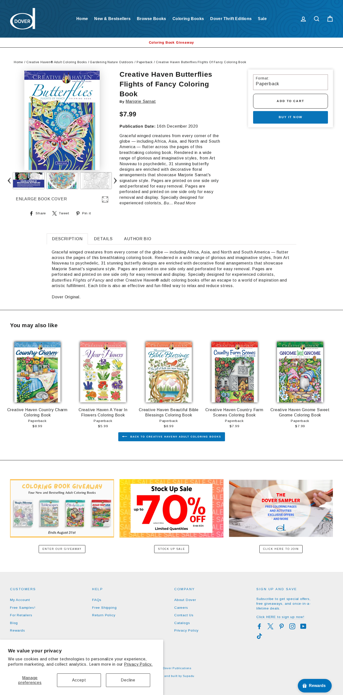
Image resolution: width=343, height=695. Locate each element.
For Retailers (21, 615)
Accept (79, 680)
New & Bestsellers (112, 19)
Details (103, 239)
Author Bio (137, 239)
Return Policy (103, 615)
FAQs (96, 600)
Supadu (188, 675)
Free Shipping (104, 608)
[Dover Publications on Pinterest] (281, 626)
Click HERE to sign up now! (280, 617)
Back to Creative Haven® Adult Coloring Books (175, 436)
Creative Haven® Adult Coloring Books (56, 62)
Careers (181, 608)
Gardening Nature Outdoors (111, 62)
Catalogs (182, 623)
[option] (171, 42)
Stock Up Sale (171, 549)
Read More (185, 203)
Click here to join (281, 549)
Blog (14, 623)
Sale (262, 19)
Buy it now (291, 117)
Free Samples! (22, 608)
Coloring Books (188, 19)
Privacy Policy (186, 630)
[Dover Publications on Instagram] (292, 626)
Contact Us (184, 615)
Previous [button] (9, 180)
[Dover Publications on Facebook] (259, 626)
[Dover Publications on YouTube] (303, 626)
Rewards (17, 630)
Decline (128, 680)
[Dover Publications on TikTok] (259, 636)
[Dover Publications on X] (270, 626)
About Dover (185, 600)
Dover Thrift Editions (231, 19)
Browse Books (151, 19)
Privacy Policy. (138, 664)
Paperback (145, 62)
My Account (20, 600)
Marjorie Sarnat (141, 101)
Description (67, 239)
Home (82, 19)
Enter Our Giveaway (62, 549)
